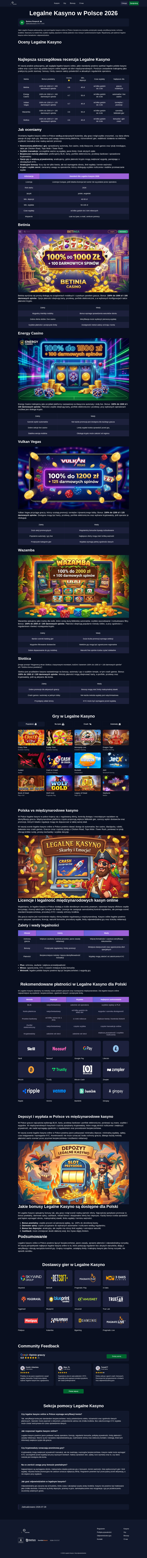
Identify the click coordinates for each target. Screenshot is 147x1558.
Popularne (30, 724)
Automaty (114, 724)
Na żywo (58, 724)
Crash (86, 724)
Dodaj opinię (116, 1356)
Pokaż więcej (73, 1391)
